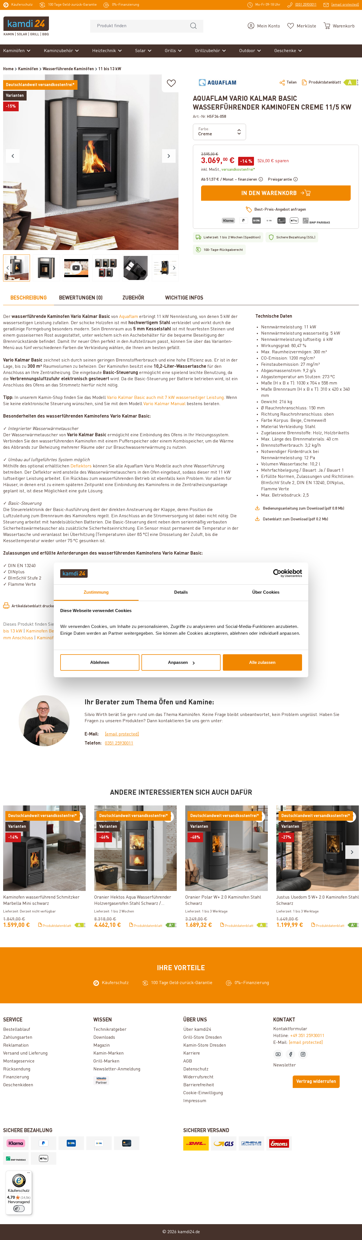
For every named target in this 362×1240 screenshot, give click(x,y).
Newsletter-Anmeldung (116, 1069)
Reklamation (16, 1045)
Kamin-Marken (108, 1053)
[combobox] (137, 26)
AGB (187, 1061)
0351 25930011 (119, 743)
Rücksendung (16, 1069)
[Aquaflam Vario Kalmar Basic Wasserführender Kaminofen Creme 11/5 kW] (90, 162)
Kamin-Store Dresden (204, 1045)
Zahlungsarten (17, 1037)
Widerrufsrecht (198, 1077)
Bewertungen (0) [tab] (81, 298)
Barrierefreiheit (198, 1085)
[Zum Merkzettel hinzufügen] (171, 83)
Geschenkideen (18, 1085)
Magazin (101, 1045)
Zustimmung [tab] (96, 592)
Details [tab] (181, 592)
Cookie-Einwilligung (203, 1093)
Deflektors (81, 466)
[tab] (28, 298)
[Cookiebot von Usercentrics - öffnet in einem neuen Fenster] (277, 573)
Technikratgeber (109, 1029)
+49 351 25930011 (307, 1036)
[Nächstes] (169, 156)
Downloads (104, 1037)
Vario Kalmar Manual (164, 404)
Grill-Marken (106, 1061)
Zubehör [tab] (133, 298)
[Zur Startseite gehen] (26, 26)
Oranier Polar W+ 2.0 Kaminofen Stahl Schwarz (223, 900)
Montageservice (19, 1061)
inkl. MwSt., (228, 170)
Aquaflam (128, 317)
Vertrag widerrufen (316, 1081)
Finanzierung (16, 1077)
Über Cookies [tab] (265, 592)
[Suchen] (193, 26)
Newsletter (284, 1065)
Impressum (194, 1101)
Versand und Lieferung (25, 1053)
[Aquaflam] (217, 82)
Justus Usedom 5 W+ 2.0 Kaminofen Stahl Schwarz (317, 900)
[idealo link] (136, 1080)
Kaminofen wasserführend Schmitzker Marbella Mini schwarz (41, 900)
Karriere (191, 1053)
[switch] (19, 1208)
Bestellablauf (16, 1029)
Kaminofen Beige (43, 631)
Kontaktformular (290, 1029)
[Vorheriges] (13, 156)
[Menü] (28, 1174)
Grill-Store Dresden (202, 1037)
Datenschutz (195, 1069)
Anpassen (178, 662)
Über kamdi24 (197, 1029)
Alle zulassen (262, 662)
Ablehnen (99, 662)
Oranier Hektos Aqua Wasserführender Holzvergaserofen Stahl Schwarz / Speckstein (132, 901)
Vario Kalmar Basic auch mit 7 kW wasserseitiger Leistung (165, 397)
